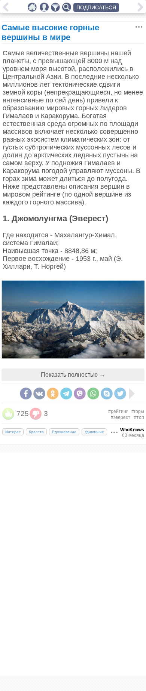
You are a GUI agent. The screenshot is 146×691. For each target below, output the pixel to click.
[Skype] (107, 394)
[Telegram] (66, 394)
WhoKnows (132, 430)
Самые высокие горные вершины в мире (50, 32)
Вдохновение (64, 432)
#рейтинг (118, 411)
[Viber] (80, 394)
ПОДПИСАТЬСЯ (96, 7)
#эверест (120, 417)
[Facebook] (26, 394)
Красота (36, 432)
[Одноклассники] (53, 394)
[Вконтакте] (39, 394)
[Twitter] (120, 394)
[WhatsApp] (93, 394)
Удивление (94, 432)
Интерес (13, 432)
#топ (139, 417)
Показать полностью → (73, 374)
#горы (137, 411)
